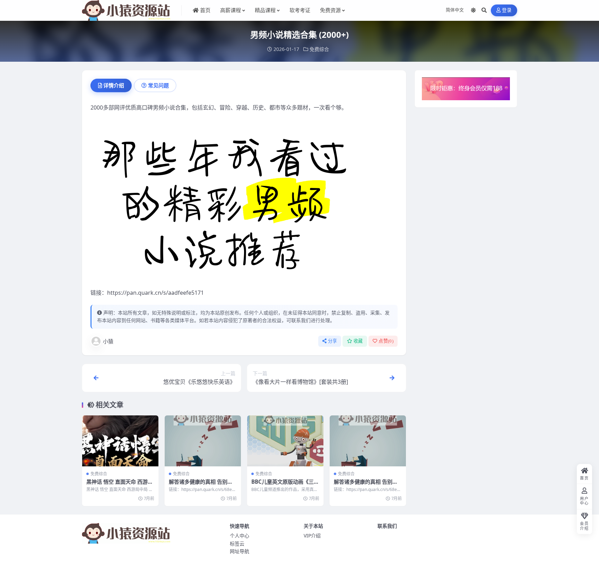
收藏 (358, 341)
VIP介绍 (312, 535)
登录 (507, 10)
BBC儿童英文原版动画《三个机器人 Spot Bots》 (285, 485)
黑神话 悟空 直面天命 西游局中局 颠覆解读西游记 (119, 485)
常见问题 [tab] (158, 85)
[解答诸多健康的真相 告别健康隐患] (203, 440)
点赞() (386, 341)
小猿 (108, 341)
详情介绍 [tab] (113, 85)
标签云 (237, 543)
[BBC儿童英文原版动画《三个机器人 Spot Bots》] (285, 440)
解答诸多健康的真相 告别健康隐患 (201, 485)
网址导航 (239, 551)
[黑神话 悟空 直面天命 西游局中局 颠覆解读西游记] (120, 440)
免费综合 (319, 49)
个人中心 (239, 535)
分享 (332, 341)
